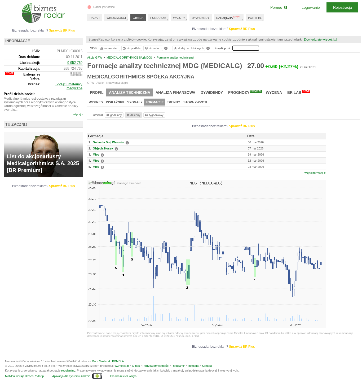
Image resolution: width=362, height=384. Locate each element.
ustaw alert (111, 48)
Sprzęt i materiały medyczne (68, 86)
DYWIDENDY (200, 17)
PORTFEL (255, 17)
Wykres (96, 102)
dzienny (135, 115)
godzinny (116, 115)
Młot (96, 154)
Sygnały (135, 102)
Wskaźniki (115, 102)
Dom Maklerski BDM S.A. (108, 361)
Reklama (193, 365)
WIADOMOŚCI (116, 17)
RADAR (95, 17)
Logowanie (311, 7)
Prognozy (244, 92)
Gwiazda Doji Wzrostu (108, 142)
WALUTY (179, 17)
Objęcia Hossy (103, 148)
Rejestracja (342, 7)
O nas (136, 365)
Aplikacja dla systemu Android (71, 376)
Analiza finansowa (175, 92)
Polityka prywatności (156, 365)
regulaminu (68, 370)
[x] (335, 39)
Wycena (274, 92)
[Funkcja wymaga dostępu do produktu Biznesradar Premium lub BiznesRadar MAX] (76, 75)
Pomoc (277, 7)
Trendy (173, 102)
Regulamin (178, 365)
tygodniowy (156, 115)
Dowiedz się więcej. (318, 39)
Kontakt (207, 365)
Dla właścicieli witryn (123, 376)
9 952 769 (74, 63)
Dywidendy (212, 92)
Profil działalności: (19, 94)
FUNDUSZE (158, 17)
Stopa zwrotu (196, 102)
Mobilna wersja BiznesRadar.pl (24, 376)
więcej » (78, 114)
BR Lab (298, 92)
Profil (97, 92)
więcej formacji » (315, 172)
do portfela (133, 48)
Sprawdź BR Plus (242, 29)
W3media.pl (121, 365)
